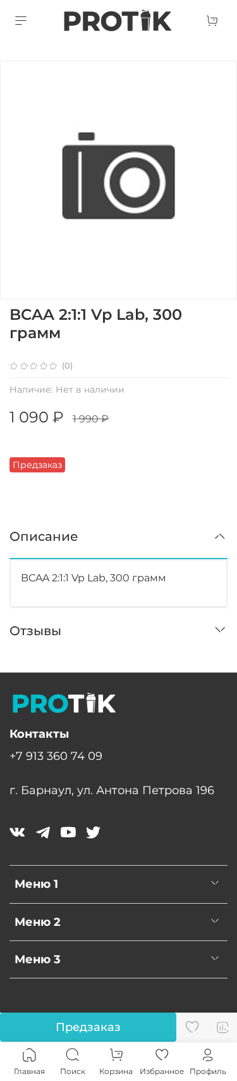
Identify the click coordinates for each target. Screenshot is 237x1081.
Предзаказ (88, 1027)
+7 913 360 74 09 (55, 755)
